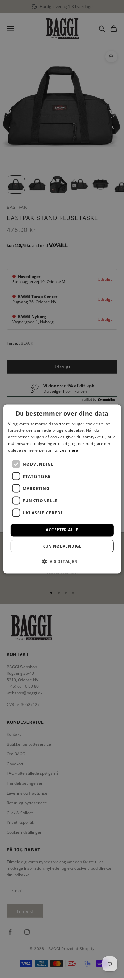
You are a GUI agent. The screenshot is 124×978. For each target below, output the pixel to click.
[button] (62, 561)
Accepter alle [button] (62, 530)
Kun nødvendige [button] (62, 546)
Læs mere (68, 449)
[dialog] (62, 489)
